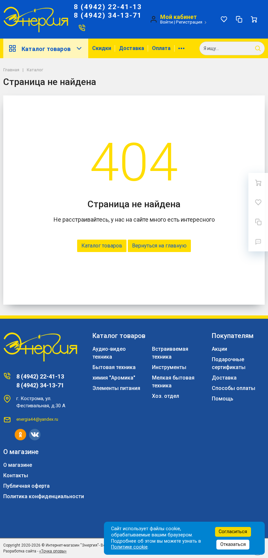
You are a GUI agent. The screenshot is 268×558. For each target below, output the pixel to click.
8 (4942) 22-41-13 (108, 7)
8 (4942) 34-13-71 (108, 15)
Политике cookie (129, 547)
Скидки (101, 48)
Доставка (131, 48)
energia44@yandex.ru (37, 419)
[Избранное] (224, 19)
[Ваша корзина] (254, 19)
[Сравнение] (239, 19)
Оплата (161, 48)
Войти (166, 22)
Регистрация (189, 22)
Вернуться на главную (159, 246)
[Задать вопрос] (258, 241)
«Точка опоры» (53, 551)
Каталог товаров (46, 48)
